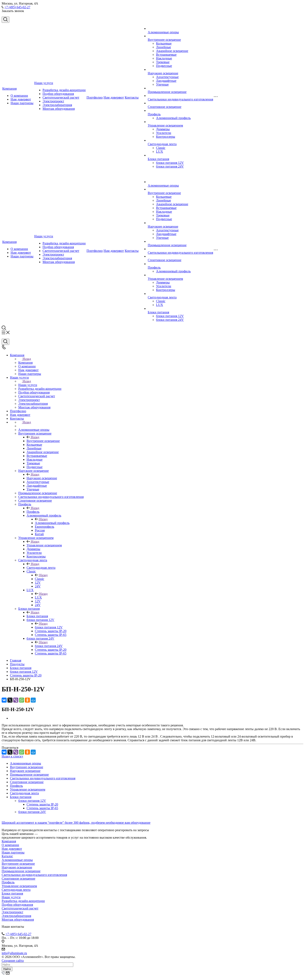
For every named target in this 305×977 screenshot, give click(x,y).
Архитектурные (167, 77)
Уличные (162, 84)
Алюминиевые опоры (163, 32)
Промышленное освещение (167, 92)
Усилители (163, 133)
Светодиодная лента (162, 144)
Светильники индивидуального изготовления (180, 99)
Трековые (163, 62)
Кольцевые (164, 43)
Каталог (7, 856)
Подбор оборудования (58, 93)
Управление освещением (165, 125)
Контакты (132, 97)
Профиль (154, 114)
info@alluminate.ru (14, 953)
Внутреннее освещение (164, 39)
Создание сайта (13, 960)
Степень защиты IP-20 (42, 804)
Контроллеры (165, 136)
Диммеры (163, 129)
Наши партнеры (22, 103)
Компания (9, 88)
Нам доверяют (21, 99)
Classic (160, 148)
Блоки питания (158, 159)
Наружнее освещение (163, 73)
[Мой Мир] (33, 700)
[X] (9, 700)
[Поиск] (5, 20)
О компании (19, 95)
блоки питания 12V (170, 162)
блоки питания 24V (170, 166)
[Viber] (15, 700)
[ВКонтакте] (4, 700)
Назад (27, 359)
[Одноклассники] (27, 700)
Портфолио (95, 97)
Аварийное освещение (172, 51)
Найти (7, 969)
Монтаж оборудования (59, 108)
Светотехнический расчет (61, 97)
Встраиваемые (166, 54)
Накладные (164, 58)
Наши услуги (43, 83)
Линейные (163, 47)
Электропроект (53, 101)
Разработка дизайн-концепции (64, 90)
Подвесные (164, 66)
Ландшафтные (166, 80)
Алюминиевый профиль (173, 118)
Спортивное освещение (164, 107)
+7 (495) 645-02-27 (17, 7)
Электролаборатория (57, 105)
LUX (159, 151)
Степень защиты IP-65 (42, 808)
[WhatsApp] (21, 700)
